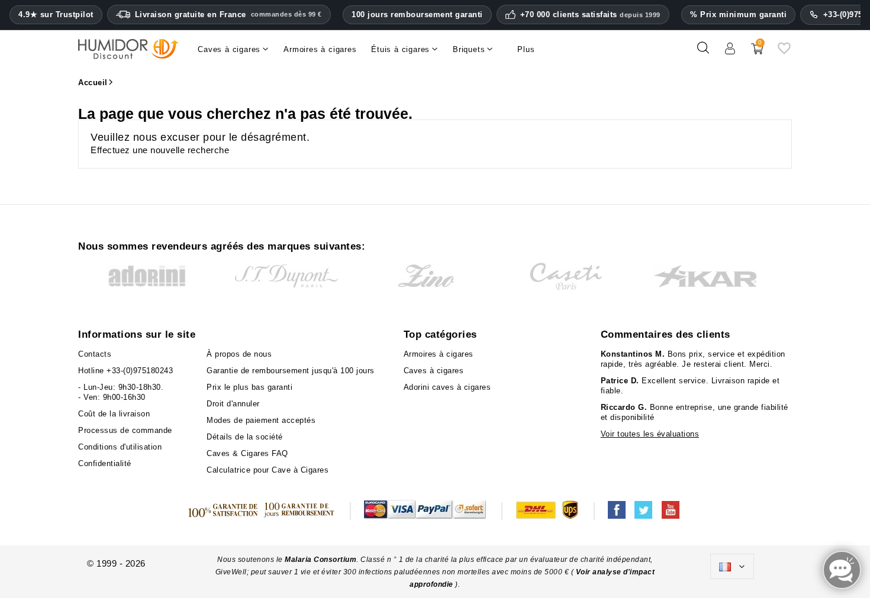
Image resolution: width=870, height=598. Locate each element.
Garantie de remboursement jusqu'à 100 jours (291, 370)
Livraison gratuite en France (228, 14)
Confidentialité (104, 463)
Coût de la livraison (114, 413)
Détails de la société (245, 436)
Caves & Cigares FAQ (247, 453)
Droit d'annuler (233, 403)
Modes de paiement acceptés (261, 420)
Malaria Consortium (320, 559)
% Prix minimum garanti (738, 14)
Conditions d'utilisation (120, 446)
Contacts (94, 354)
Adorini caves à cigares (447, 387)
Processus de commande (125, 430)
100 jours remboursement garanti (417, 14)
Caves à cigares (434, 370)
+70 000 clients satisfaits (590, 15)
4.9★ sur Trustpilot (56, 15)
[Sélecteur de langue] (732, 566)
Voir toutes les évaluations (650, 433)
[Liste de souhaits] (784, 52)
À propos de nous (239, 354)
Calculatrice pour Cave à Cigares (267, 470)
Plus (525, 49)
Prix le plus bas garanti (249, 387)
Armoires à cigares (438, 354)
